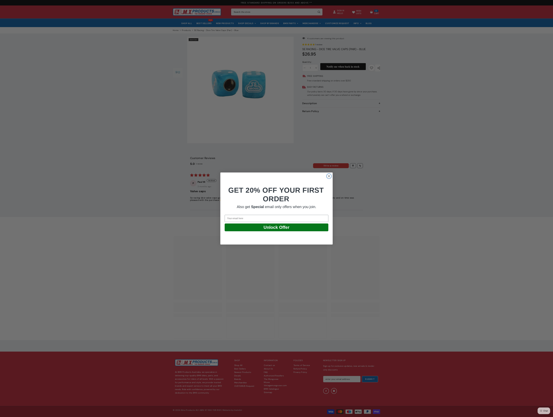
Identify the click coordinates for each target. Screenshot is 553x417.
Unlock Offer (276, 227)
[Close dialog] (329, 176)
